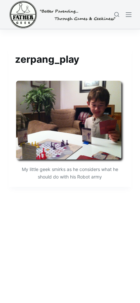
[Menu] (129, 15)
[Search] (116, 14)
